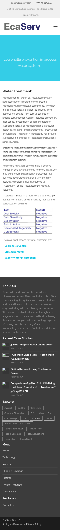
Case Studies (9, 491)
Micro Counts (26, 439)
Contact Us (8, 505)
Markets (6, 464)
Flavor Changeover (13, 428)
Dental (7, 478)
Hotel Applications (35, 434)
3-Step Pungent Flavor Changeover (31, 344)
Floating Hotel (35, 428)
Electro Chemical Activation (17, 423)
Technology (9, 457)
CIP (32, 413)
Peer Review (9, 498)
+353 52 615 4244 (44, 3)
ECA (24, 418)
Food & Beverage (12, 434)
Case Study (35, 408)
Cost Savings (10, 418)
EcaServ (36, 418)
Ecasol (49, 418)
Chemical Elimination (14, 413)
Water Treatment (13, 484)
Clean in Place (46, 413)
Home (5, 450)
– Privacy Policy (32, 524)
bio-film (21, 408)
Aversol (8, 408)
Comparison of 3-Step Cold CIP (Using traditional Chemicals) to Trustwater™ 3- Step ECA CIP (33, 387)
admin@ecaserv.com (21, 3)
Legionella (9, 439)
